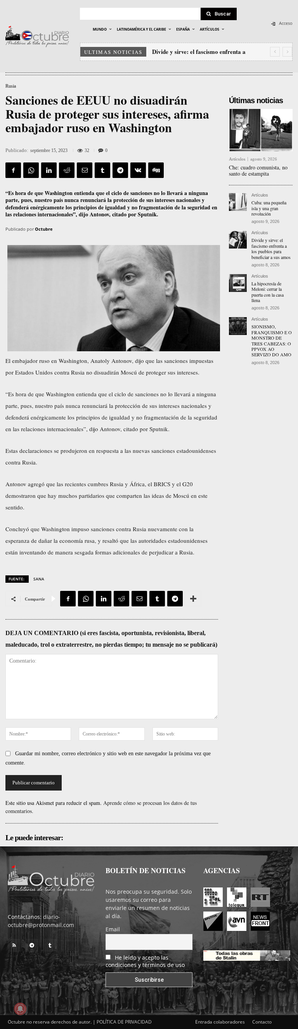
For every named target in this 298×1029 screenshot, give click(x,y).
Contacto (262, 1022)
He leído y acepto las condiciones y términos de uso (145, 961)
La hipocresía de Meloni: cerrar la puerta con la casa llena (267, 291)
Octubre (44, 229)
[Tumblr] (102, 170)
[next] (287, 52)
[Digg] (156, 170)
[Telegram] (120, 170)
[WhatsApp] (31, 170)
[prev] (275, 52)
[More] (193, 598)
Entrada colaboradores (220, 1022)
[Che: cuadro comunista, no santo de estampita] (261, 130)
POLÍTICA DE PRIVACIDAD (124, 1022)
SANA (38, 579)
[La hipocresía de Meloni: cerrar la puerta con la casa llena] (238, 283)
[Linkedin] (49, 170)
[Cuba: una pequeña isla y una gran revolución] (238, 202)
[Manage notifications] (20, 1009)
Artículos (237, 159)
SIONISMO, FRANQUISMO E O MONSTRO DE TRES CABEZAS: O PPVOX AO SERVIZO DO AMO (271, 340)
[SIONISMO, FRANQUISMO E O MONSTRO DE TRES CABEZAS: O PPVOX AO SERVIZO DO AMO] (238, 326)
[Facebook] (13, 170)
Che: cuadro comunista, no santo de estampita (258, 171)
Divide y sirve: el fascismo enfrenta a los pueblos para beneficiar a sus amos (271, 248)
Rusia (10, 86)
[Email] (84, 170)
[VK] (138, 170)
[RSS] (14, 945)
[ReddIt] (66, 170)
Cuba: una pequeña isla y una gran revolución (268, 208)
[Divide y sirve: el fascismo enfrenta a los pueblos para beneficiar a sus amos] (238, 240)
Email (113, 929)
